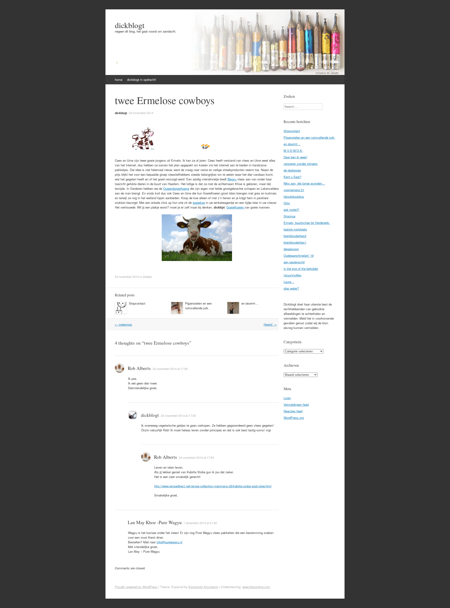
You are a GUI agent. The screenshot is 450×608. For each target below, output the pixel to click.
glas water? (291, 288)
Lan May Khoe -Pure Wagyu (155, 522)
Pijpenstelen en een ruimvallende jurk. (198, 305)
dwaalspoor (291, 249)
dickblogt (129, 25)
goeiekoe (199, 202)
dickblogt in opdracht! (141, 79)
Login (287, 398)
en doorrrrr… (249, 303)
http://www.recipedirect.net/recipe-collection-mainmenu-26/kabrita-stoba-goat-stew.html (212, 486)
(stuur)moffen (292, 275)
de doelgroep (292, 170)
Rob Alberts (139, 368)
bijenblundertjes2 (295, 236)
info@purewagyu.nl (169, 542)
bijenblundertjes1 (295, 242)
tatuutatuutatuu (294, 196)
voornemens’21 (294, 190)
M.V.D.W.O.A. (293, 150)
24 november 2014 (141, 113)
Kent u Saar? (292, 177)
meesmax (123, 324)
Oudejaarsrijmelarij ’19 (299, 255)
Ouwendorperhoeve (176, 188)
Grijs (287, 203)
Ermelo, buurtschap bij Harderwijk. (307, 222)
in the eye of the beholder (301, 268)
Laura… (289, 282)
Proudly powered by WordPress (136, 587)
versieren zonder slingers (301, 163)
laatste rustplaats (295, 229)
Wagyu (231, 179)
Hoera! (270, 324)
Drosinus (290, 216)
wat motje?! (291, 209)
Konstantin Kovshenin (203, 587)
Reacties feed (293, 411)
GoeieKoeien (235, 207)
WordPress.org (294, 417)
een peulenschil (294, 262)
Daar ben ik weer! (295, 157)
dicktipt (147, 277)
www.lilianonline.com (256, 587)
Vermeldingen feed (296, 404)
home (118, 79)
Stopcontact (137, 303)
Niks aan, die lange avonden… (304, 183)
